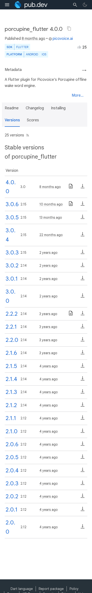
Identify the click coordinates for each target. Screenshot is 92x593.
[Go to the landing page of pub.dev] (30, 4)
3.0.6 (12, 204)
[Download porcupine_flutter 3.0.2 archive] (82, 266)
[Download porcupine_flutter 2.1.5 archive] (82, 367)
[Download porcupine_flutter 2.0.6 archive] (82, 445)
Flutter (22, 47)
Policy (74, 589)
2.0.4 (12, 470)
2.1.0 (11, 431)
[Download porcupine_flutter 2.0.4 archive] (82, 471)
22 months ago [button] (51, 235)
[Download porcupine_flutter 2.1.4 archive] (82, 380)
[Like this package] (79, 47)
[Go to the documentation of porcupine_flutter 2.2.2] (71, 315)
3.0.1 (12, 278)
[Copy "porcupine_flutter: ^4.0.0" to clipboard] (69, 28)
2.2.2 (11, 313)
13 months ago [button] (50, 217)
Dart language (22, 589)
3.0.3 (12, 252)
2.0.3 (12, 483)
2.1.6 (11, 352)
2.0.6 (12, 444)
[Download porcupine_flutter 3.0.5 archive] (82, 218)
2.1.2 (11, 405)
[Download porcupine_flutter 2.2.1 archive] (82, 328)
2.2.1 (11, 326)
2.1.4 (11, 379)
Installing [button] (58, 108)
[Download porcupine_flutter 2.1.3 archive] (82, 393)
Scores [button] (33, 120)
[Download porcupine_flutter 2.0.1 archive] (82, 510)
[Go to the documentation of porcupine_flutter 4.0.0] (71, 188)
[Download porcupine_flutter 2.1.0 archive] (82, 432)
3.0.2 (12, 265)
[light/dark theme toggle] (85, 5)
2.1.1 (11, 418)
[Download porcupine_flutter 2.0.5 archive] (82, 458)
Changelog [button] (35, 108)
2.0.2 (12, 496)
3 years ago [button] (48, 314)
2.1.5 (11, 366)
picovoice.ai (63, 38)
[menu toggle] (7, 4)
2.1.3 (11, 392)
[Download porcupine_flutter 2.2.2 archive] (82, 315)
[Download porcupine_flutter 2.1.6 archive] (82, 354)
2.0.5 (12, 457)
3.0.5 (12, 217)
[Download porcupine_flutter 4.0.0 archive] (82, 188)
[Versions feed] (26, 135)
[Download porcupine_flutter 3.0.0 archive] (82, 297)
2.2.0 (12, 340)
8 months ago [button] (33, 38)
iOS (44, 54)
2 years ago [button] (48, 252)
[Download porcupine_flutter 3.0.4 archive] (82, 236)
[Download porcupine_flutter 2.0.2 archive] (82, 497)
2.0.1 (11, 509)
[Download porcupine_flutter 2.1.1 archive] (82, 419)
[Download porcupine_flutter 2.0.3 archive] (82, 484)
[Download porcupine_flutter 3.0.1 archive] (82, 280)
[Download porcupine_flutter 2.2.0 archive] (82, 341)
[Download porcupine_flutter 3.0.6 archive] (82, 205)
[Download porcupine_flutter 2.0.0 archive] (82, 528)
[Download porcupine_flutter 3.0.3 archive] (82, 253)
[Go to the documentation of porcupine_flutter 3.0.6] (71, 205)
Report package (51, 589)
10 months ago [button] (51, 204)
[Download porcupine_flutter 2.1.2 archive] (82, 406)
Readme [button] (12, 108)
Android (32, 54)
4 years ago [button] (48, 366)
